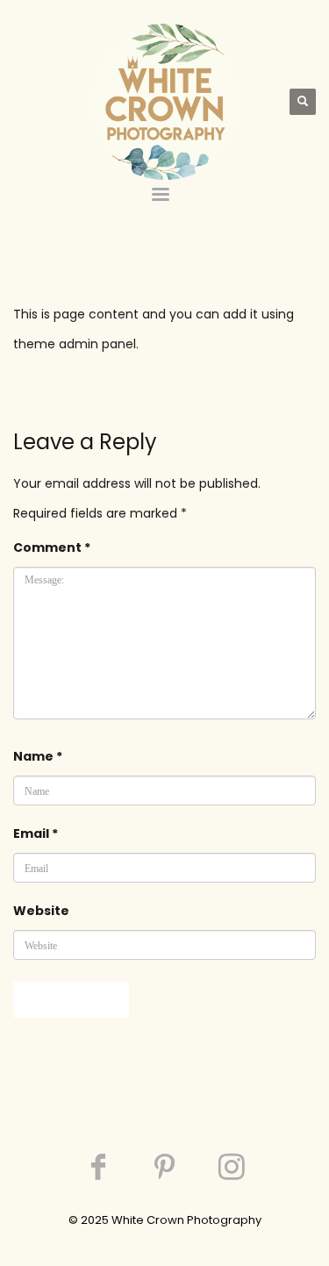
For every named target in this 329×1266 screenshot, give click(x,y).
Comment (51, 547)
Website (41, 910)
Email (35, 833)
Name (37, 756)
